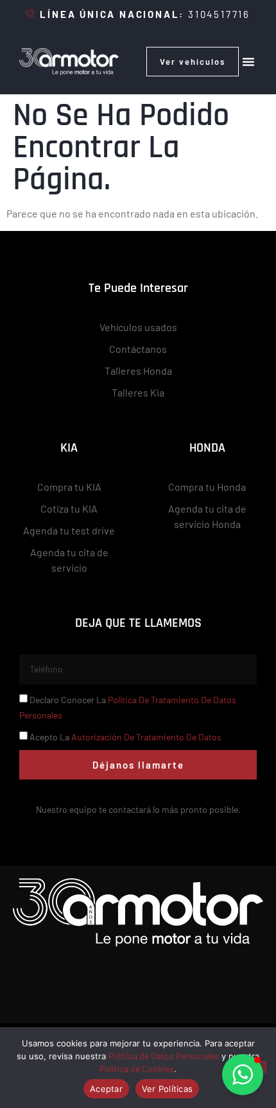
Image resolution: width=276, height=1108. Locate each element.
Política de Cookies (136, 1068)
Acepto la (125, 736)
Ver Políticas (167, 1089)
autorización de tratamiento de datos (146, 736)
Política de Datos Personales (163, 1055)
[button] (248, 61)
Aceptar (106, 1089)
